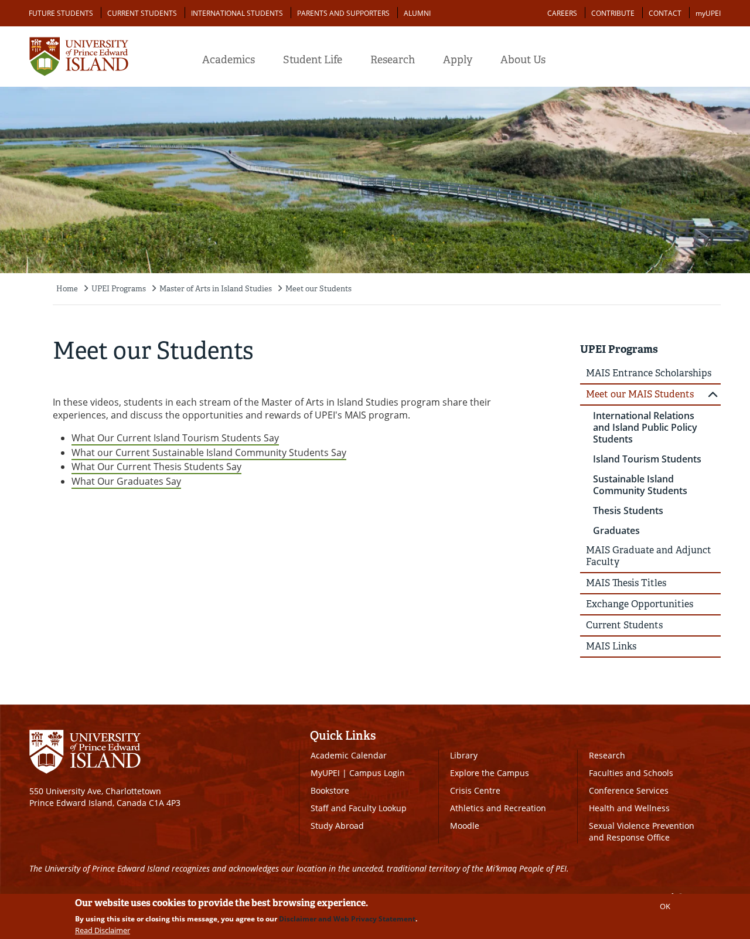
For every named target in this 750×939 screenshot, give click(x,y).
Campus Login (377, 772)
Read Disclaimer (102, 930)
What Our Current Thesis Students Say (156, 466)
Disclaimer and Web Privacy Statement (347, 919)
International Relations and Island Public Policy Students (645, 427)
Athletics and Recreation (498, 808)
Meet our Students (318, 289)
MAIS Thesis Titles (626, 583)
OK (665, 906)
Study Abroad (337, 825)
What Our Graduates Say (126, 481)
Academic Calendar (349, 755)
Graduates (616, 530)
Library (464, 755)
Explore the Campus (489, 772)
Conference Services (629, 790)
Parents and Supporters (343, 13)
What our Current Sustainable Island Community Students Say (208, 452)
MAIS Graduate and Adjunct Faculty (648, 556)
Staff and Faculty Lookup (359, 808)
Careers (562, 13)
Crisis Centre (475, 790)
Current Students (142, 13)
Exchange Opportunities (639, 604)
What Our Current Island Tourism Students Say (175, 437)
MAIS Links (611, 646)
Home (67, 289)
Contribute (613, 13)
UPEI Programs (118, 289)
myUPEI (708, 13)
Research (392, 59)
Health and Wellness (629, 808)
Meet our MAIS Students (640, 394)
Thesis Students (628, 510)
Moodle (464, 825)
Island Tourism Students (647, 459)
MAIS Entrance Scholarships (648, 373)
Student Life (312, 59)
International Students (237, 13)
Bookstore (330, 790)
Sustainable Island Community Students (640, 484)
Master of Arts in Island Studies (215, 289)
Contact (665, 13)
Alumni (417, 13)
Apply (457, 59)
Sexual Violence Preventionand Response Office (641, 831)
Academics (228, 59)
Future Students (61, 13)
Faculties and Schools (631, 772)
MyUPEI (325, 772)
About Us (523, 59)
